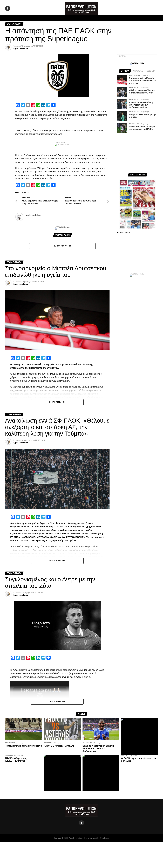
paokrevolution (21, 48)
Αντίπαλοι (103, 18)
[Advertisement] (137, 153)
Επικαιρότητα (88, 18)
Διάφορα (115, 18)
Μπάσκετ (63, 18)
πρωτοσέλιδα (123, 232)
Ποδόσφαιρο (50, 18)
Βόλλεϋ (74, 18)
